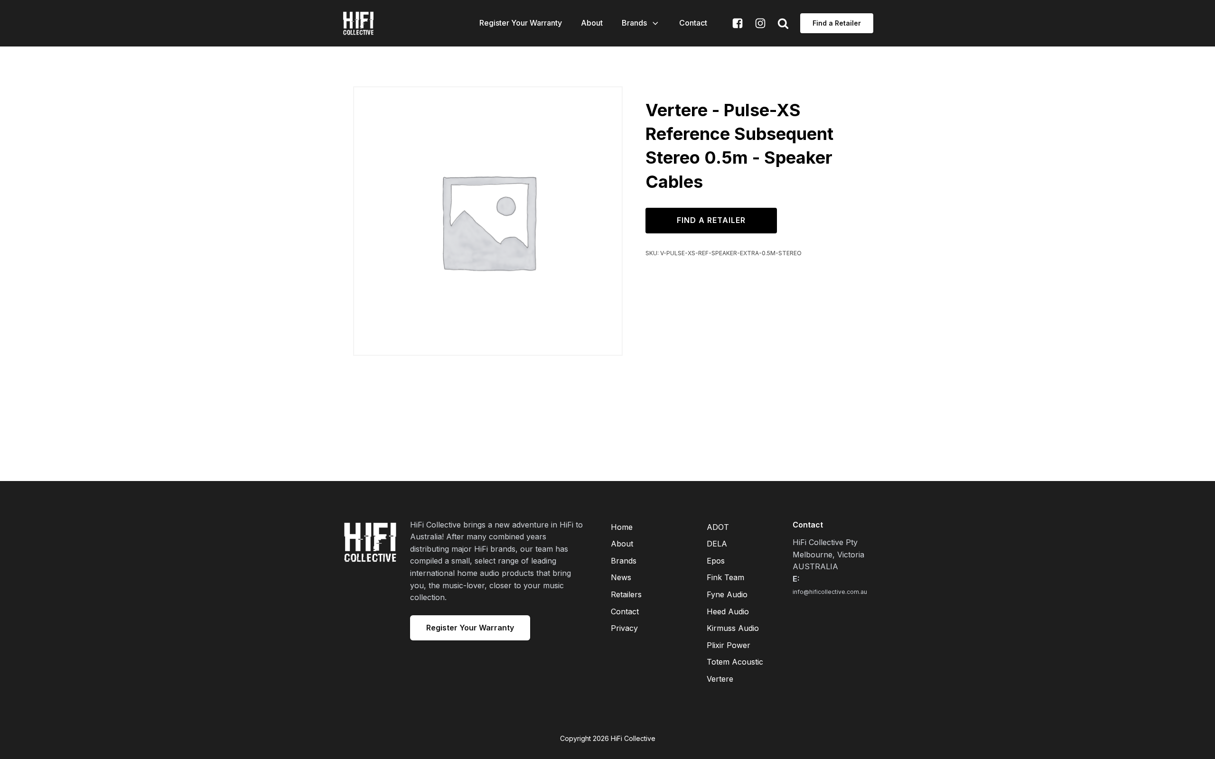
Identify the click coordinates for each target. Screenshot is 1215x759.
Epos (716, 560)
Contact (693, 23)
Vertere (720, 679)
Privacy (624, 628)
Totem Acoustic (735, 661)
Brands (634, 23)
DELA (717, 543)
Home (622, 527)
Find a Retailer (837, 23)
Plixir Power (728, 645)
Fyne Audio (727, 594)
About (592, 23)
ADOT (718, 527)
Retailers (626, 594)
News (621, 577)
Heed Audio (728, 611)
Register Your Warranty (520, 23)
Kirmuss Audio (733, 628)
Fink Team (725, 577)
